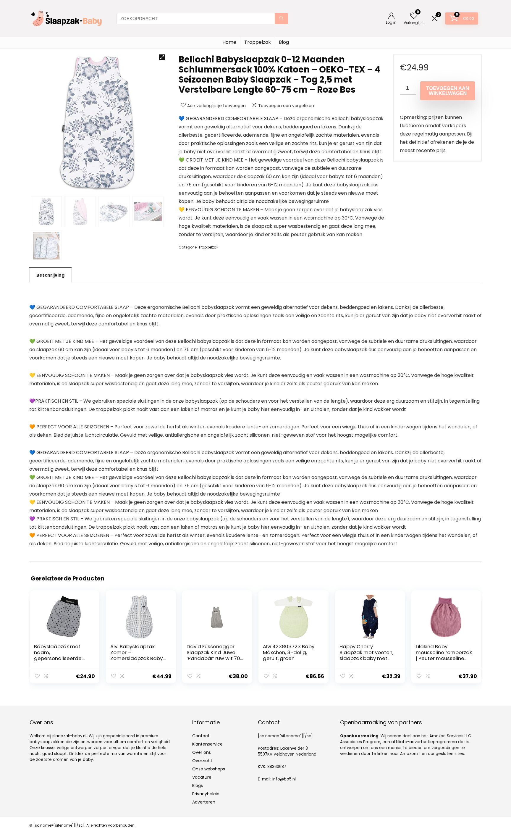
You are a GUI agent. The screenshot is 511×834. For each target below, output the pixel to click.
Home (229, 42)
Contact (201, 736)
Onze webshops (208, 769)
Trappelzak (257, 42)
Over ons (201, 752)
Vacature (201, 777)
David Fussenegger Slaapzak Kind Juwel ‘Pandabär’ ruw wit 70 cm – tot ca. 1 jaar (213, 655)
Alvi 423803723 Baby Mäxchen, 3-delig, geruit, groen (288, 652)
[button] (162, 57)
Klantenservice (207, 744)
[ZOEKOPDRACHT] (281, 18)
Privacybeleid (205, 794)
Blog (284, 42)
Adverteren (203, 802)
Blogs (197, 785)
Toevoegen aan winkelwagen (447, 91)
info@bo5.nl (284, 779)
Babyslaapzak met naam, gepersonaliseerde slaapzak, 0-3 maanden (58, 658)
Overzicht (202, 761)
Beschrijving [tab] (50, 275)
